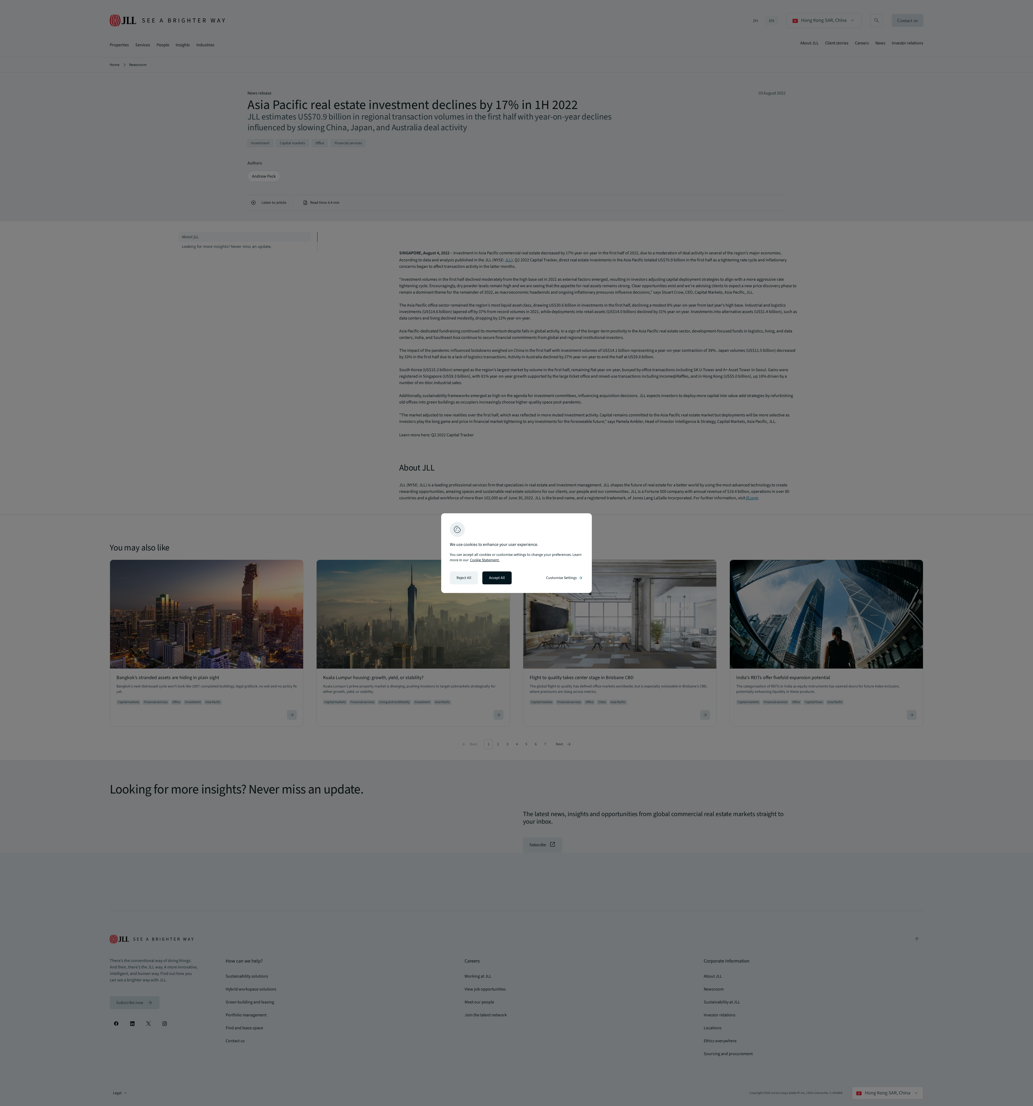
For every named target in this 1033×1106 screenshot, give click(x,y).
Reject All (464, 578)
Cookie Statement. (485, 560)
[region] (516, 553)
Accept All (497, 578)
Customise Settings (564, 578)
